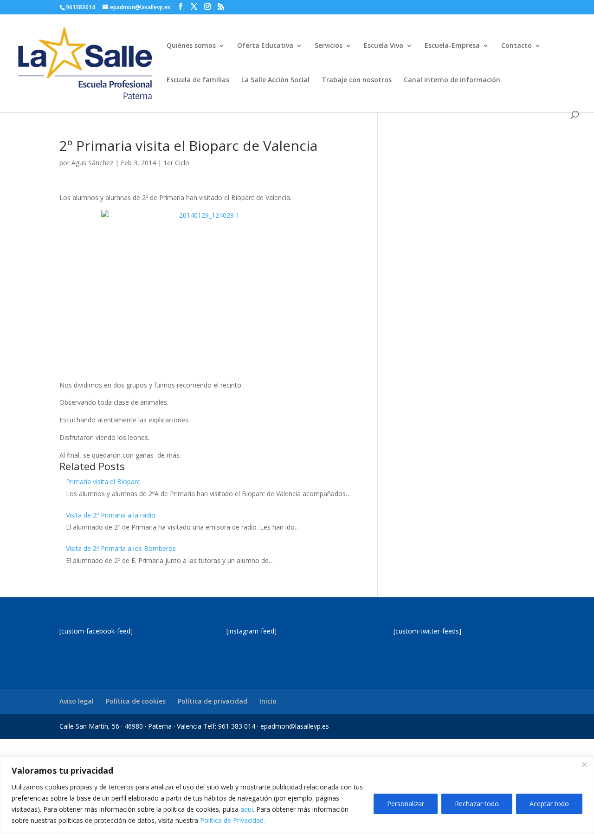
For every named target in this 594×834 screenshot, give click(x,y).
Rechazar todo (477, 803)
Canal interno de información (452, 80)
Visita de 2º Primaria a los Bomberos (121, 548)
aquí (246, 809)
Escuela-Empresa (452, 46)
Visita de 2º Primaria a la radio (110, 515)
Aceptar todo (549, 803)
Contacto (516, 46)
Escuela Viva (383, 46)
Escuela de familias (198, 80)
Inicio (268, 701)
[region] (297, 795)
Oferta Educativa (265, 46)
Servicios (328, 46)
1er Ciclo (176, 162)
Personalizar (405, 803)
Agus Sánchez (92, 162)
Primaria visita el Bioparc (103, 481)
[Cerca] (584, 764)
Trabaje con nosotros (357, 80)
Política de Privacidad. (232, 820)
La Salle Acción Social (275, 80)
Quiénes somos (191, 46)
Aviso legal (76, 701)
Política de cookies (136, 701)
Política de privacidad (212, 701)
